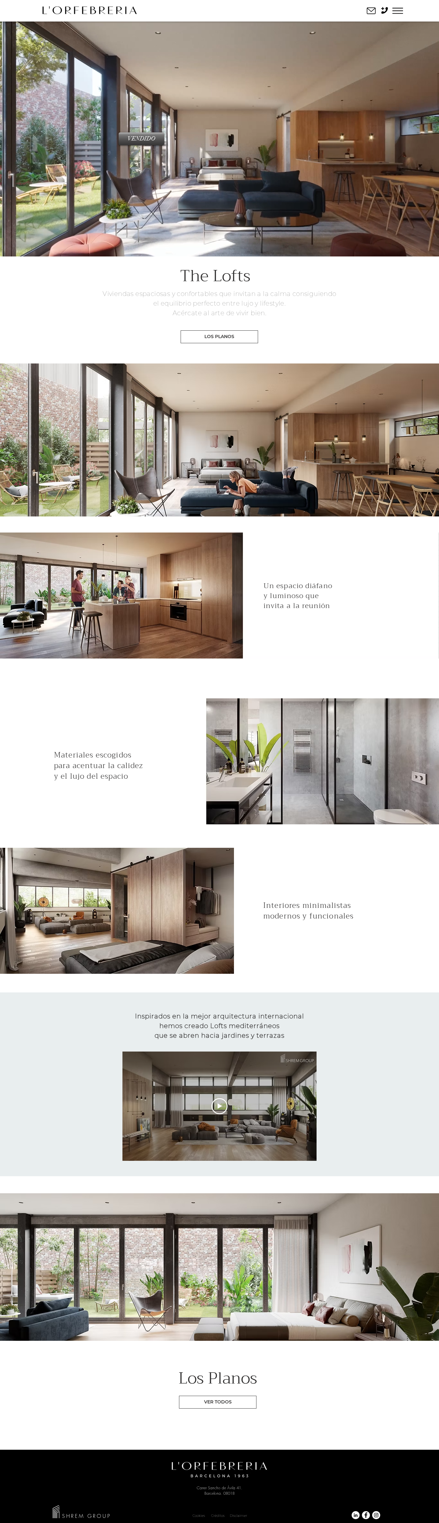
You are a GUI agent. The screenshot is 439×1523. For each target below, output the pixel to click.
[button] (397, 11)
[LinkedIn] (356, 1515)
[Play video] (219, 1106)
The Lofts (215, 276)
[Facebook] (366, 1515)
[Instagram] (376, 1515)
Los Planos (217, 1378)
